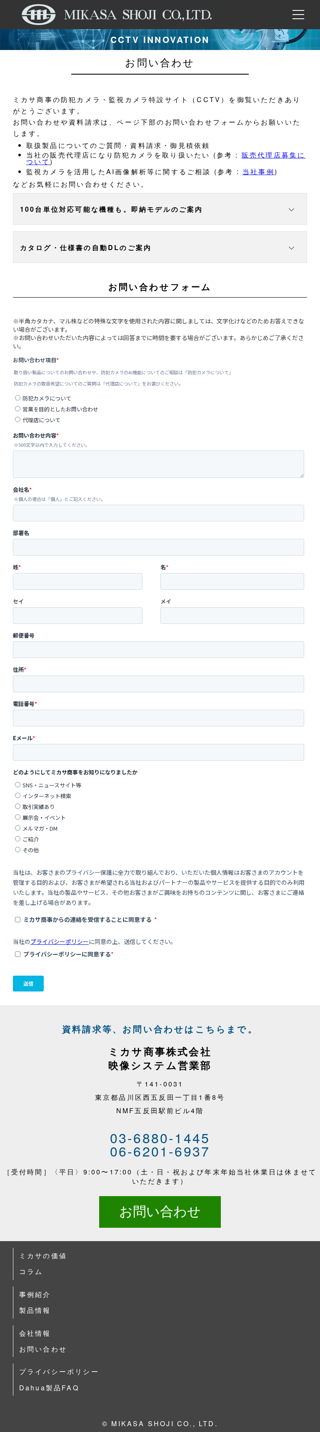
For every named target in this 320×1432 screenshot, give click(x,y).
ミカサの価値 (43, 1255)
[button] (160, 209)
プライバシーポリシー (59, 1371)
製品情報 (35, 1310)
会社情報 (35, 1333)
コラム (31, 1271)
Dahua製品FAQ (49, 1387)
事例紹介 (35, 1294)
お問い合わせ (160, 1211)
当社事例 (258, 171)
